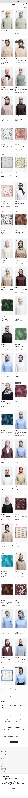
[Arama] (4, 4)
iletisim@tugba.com (6, 771)
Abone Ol (14, 742)
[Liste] (24, 8)
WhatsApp (3, 768)
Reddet (13, 791)
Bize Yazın (3, 769)
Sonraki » (17, 696)
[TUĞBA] (14, 4)
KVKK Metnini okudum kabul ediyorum (10, 736)
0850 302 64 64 (4, 766)
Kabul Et (13, 788)
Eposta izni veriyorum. (7, 737)
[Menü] (1, 4)
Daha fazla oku (4, 707)
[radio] (1, 30)
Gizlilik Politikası (13, 784)
